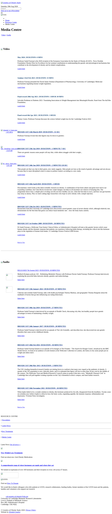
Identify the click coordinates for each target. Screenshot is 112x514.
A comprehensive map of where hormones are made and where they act (27, 465)
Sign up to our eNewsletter (10, 11)
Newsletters (6, 420)
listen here (21, 280)
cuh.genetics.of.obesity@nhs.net (17, 496)
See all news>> (15, 445)
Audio (9, 35)
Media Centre (6, 437)
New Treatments (7, 431)
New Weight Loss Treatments (12, 453)
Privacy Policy (31, 510)
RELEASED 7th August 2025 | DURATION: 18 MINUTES (39, 270)
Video (3, 35)
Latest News (6, 426)
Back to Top (21, 242)
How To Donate (12, 483)
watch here (21, 69)
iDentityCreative (14, 512)
